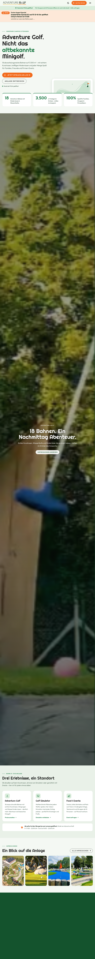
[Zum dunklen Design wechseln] (68, 3)
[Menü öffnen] (90, 3)
